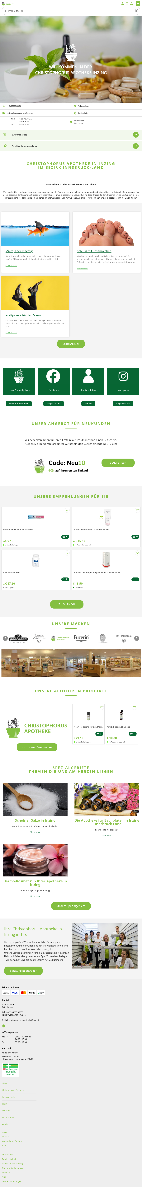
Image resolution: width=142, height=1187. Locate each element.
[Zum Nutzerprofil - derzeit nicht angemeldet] (122, 3)
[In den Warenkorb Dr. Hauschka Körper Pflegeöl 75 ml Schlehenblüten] (135, 579)
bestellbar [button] (79, 587)
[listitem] (35, 106)
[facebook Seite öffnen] (4, 1026)
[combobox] (70, 12)
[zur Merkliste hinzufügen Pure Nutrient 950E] (67, 552)
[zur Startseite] (61, 3)
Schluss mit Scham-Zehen (94, 251)
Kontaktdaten (88, 390)
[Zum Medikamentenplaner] (136, 146)
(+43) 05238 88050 (15, 1012)
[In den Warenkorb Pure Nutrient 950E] (65, 579)
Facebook (54, 390)
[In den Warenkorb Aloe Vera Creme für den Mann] (99, 734)
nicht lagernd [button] (10, 587)
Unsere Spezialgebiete (19, 390)
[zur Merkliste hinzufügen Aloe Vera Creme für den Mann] (101, 707)
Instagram (123, 390)
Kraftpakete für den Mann (23, 315)
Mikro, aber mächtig (19, 251)
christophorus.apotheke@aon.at (24, 1020)
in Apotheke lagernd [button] (12, 545)
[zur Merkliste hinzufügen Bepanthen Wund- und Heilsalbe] (67, 510)
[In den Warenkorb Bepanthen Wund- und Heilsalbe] (65, 537)
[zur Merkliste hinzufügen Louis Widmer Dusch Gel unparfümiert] (137, 510)
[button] (136, 10)
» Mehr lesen (11, 265)
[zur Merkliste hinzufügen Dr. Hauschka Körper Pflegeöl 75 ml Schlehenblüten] (137, 552)
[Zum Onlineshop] (136, 135)
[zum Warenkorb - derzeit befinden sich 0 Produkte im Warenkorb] (131, 3)
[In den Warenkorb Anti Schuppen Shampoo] (133, 734)
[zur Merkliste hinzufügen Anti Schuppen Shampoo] (134, 707)
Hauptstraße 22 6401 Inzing (9, 1005)
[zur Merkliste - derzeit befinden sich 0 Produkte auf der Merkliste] (127, 3)
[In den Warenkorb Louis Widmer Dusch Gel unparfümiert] (135, 537)
